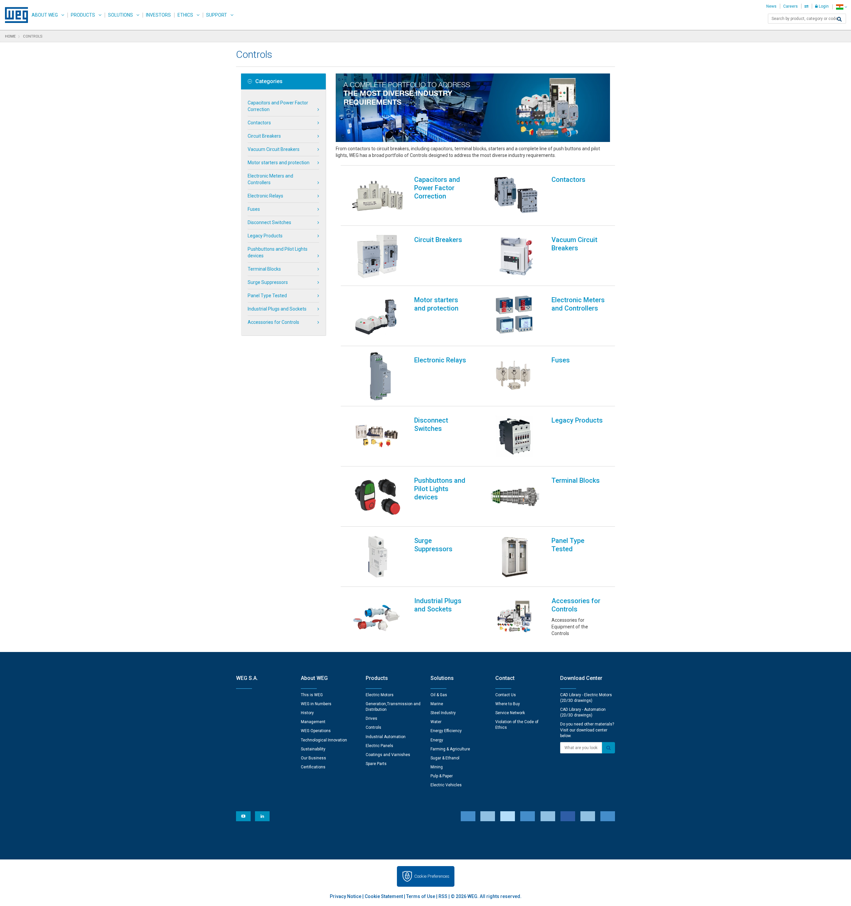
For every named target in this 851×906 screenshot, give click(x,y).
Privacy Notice (345, 896)
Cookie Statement (384, 896)
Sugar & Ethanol (444, 758)
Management (313, 721)
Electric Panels (379, 745)
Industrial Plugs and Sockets (277, 309)
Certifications (313, 767)
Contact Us (505, 695)
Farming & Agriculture (450, 749)
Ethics (185, 15)
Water (435, 721)
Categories (269, 81)
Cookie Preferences (431, 876)
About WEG (45, 15)
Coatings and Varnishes (388, 754)
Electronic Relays (265, 195)
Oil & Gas (438, 695)
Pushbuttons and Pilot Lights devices (277, 252)
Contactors (259, 122)
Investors (158, 15)
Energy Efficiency (446, 730)
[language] (841, 7)
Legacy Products (265, 235)
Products (83, 15)
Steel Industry (443, 713)
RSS (442, 896)
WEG (14, 15)
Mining (436, 767)
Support (216, 15)
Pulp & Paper (441, 776)
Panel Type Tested (267, 295)
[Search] (839, 19)
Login (823, 6)
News (771, 6)
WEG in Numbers (316, 704)
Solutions (120, 15)
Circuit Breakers (264, 136)
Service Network (510, 713)
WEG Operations (316, 730)
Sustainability (313, 749)
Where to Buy (507, 704)
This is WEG (312, 695)
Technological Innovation (324, 740)
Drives (371, 718)
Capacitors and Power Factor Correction (278, 106)
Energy (436, 740)
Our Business (313, 758)
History (307, 713)
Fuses (254, 209)
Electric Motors (380, 695)
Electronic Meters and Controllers (270, 179)
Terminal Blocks (264, 269)
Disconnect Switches (269, 222)
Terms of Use (420, 896)
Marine (436, 704)
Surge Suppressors (268, 282)
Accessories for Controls (273, 322)
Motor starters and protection (278, 162)
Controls (373, 727)
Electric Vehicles (446, 785)
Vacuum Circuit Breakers (274, 149)
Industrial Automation (386, 736)
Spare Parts (376, 763)
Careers (790, 6)
